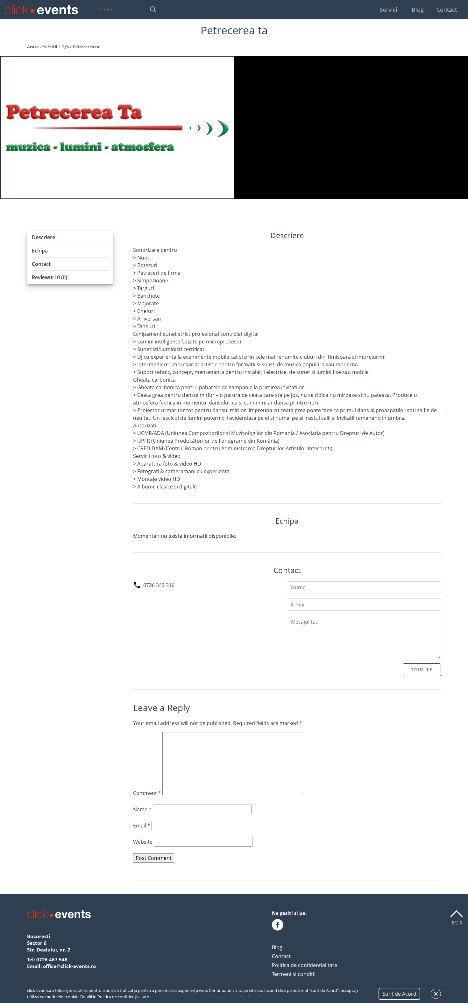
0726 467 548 (51, 959)
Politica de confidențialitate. (123, 997)
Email (141, 825)
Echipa (40, 250)
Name (142, 809)
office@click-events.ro (69, 966)
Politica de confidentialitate (304, 965)
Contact (446, 9)
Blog (418, 9)
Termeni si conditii (294, 974)
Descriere (43, 237)
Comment (147, 793)
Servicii (389, 9)
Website (142, 841)
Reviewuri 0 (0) (49, 277)
